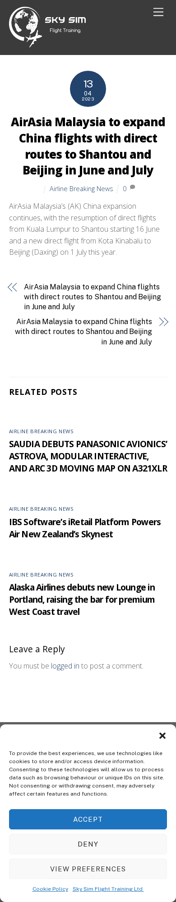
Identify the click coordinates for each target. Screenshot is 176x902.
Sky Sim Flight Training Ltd (108, 889)
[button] (162, 735)
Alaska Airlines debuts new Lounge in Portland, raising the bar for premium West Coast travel (82, 599)
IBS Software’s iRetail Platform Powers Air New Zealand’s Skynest (85, 528)
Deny (88, 844)
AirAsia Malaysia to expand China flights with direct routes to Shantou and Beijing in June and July (88, 146)
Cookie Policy (50, 889)
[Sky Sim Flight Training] (47, 43)
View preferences (88, 869)
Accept (88, 819)
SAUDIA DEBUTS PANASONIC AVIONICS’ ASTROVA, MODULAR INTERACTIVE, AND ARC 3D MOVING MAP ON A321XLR (88, 456)
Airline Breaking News (81, 188)
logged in (65, 666)
